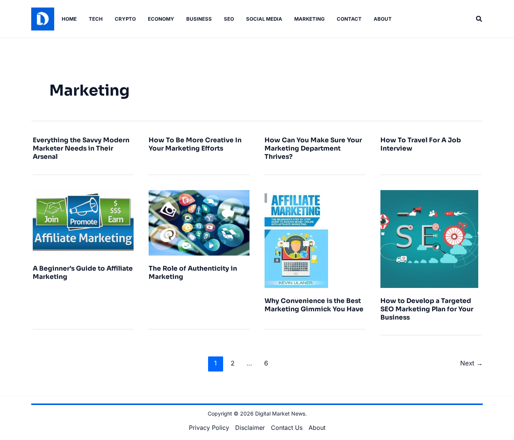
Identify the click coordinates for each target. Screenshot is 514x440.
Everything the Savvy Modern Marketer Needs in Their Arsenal (81, 148)
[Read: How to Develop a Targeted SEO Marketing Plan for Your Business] (429, 238)
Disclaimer (250, 427)
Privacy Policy (209, 427)
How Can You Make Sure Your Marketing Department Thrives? (313, 148)
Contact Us (287, 427)
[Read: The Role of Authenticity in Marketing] (199, 222)
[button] (479, 19)
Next (471, 363)
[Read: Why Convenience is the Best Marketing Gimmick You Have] (296, 238)
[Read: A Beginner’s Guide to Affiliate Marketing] (83, 222)
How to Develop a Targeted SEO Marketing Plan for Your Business (426, 309)
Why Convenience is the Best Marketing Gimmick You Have (314, 305)
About (317, 427)
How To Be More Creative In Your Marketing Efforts (195, 144)
